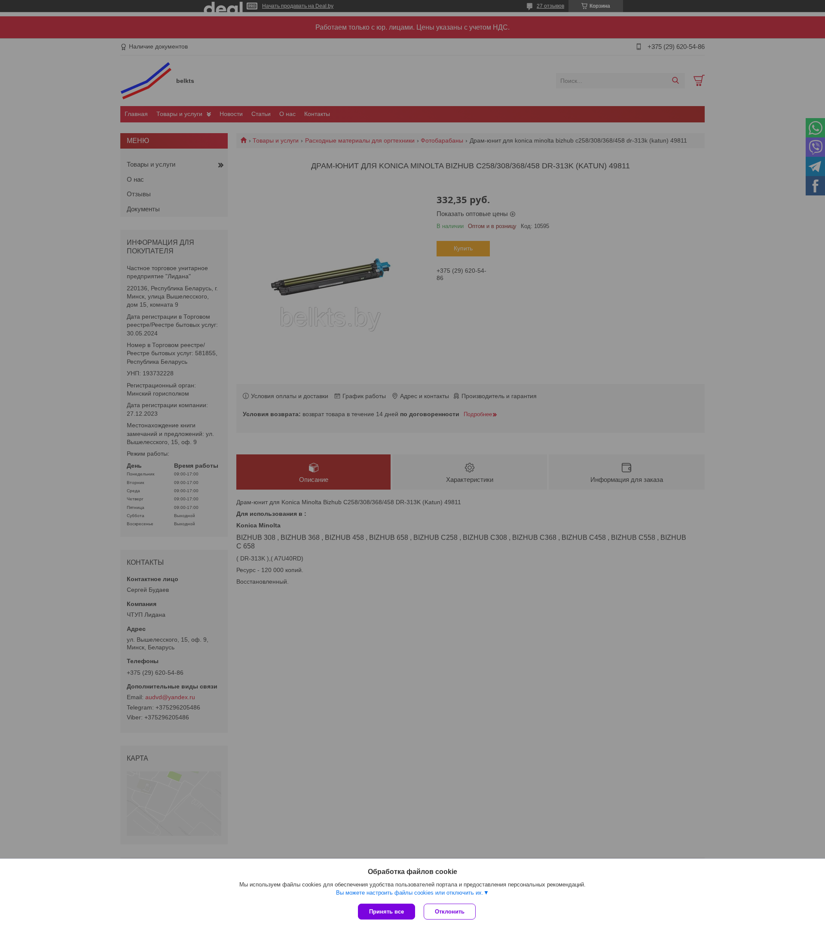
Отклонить (449, 911)
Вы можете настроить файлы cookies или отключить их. (409, 892)
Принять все (386, 911)
